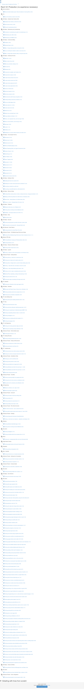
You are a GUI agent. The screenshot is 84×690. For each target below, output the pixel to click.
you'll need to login (46, 685)
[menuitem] (0, 2)
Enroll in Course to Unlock (42, 686)
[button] (0, 1)
